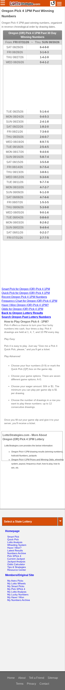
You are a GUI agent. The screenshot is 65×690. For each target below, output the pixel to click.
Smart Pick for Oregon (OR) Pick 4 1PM (26, 289)
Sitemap (53, 677)
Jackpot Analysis (16, 561)
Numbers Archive (16, 553)
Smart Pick (13, 536)
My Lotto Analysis (16, 591)
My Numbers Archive (18, 600)
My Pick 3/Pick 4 (16, 589)
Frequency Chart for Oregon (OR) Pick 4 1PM (29, 300)
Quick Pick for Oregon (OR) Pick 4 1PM (26, 292)
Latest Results (15, 550)
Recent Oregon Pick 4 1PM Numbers (24, 296)
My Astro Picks (15, 580)
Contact (44, 683)
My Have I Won (15, 597)
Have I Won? (14, 547)
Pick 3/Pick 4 (14, 556)
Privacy (31, 683)
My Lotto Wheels (16, 583)
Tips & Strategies (16, 567)
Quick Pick (13, 539)
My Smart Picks (15, 586)
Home (11, 677)
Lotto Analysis (14, 542)
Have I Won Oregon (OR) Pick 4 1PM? (25, 305)
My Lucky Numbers (17, 594)
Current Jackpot (16, 558)
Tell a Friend (36, 677)
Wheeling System (16, 545)
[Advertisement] (32, 87)
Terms (19, 683)
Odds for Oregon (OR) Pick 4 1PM (22, 309)
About (21, 677)
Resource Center (16, 569)
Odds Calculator (16, 564)
